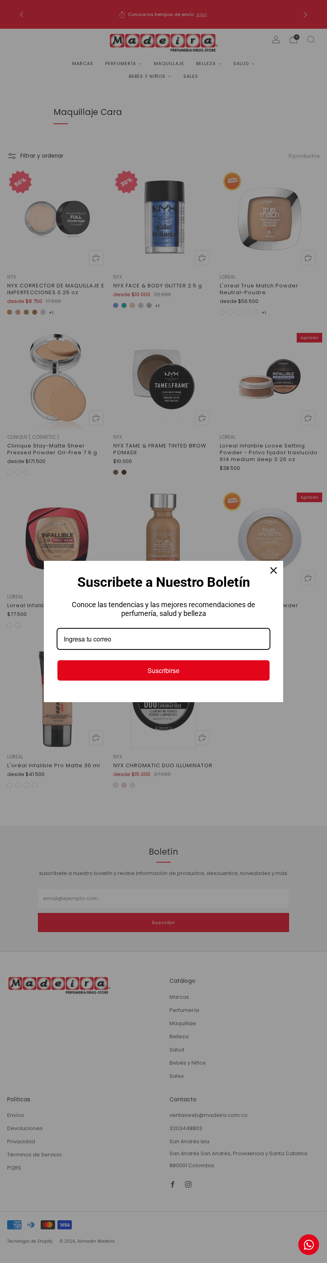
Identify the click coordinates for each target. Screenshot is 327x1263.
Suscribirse (163, 670)
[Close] (273, 570)
